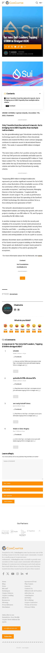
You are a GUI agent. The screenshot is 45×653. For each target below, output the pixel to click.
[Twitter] (8, 573)
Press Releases (12, 28)
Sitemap (5, 602)
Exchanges (6, 591)
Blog (4, 584)
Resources (6, 600)
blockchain (14, 294)
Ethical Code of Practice (33, 591)
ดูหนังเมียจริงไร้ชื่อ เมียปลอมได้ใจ (24, 378)
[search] (36, 2)
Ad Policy (28, 598)
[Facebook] (3, 573)
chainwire (14, 52)
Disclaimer (6, 607)
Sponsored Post (31, 582)
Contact (12, 106)
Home (5, 28)
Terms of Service (31, 605)
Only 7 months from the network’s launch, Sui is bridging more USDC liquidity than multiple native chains (22, 100)
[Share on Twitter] (12, 46)
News (4, 582)
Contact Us (29, 588)
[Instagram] (17, 573)
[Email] (15, 46)
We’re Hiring (29, 600)
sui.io (40, 256)
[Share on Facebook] (8, 46)
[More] (25, 46)
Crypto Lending (8, 595)
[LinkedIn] (22, 573)
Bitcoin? (5, 588)
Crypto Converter (31, 602)
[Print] (21, 46)
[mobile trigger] (4, 2)
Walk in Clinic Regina (21, 429)
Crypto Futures (7, 593)
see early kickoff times (21, 403)
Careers (27, 586)
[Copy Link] (18, 46)
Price (4, 586)
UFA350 (16, 351)
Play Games (29, 584)
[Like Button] (22, 278)
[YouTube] (13, 573)
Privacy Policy (30, 607)
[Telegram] (26, 573)
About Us (5, 598)
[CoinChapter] (17, 2)
